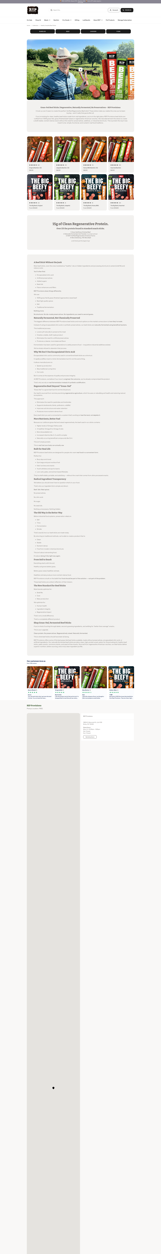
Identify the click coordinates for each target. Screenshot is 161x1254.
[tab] (107, 716)
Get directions (90, 737)
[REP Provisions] (33, 10)
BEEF (68, 31)
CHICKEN (93, 31)
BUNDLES (42, 31)
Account (115, 10)
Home (28, 25)
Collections (35, 25)
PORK (118, 31)
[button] (53, 1088)
